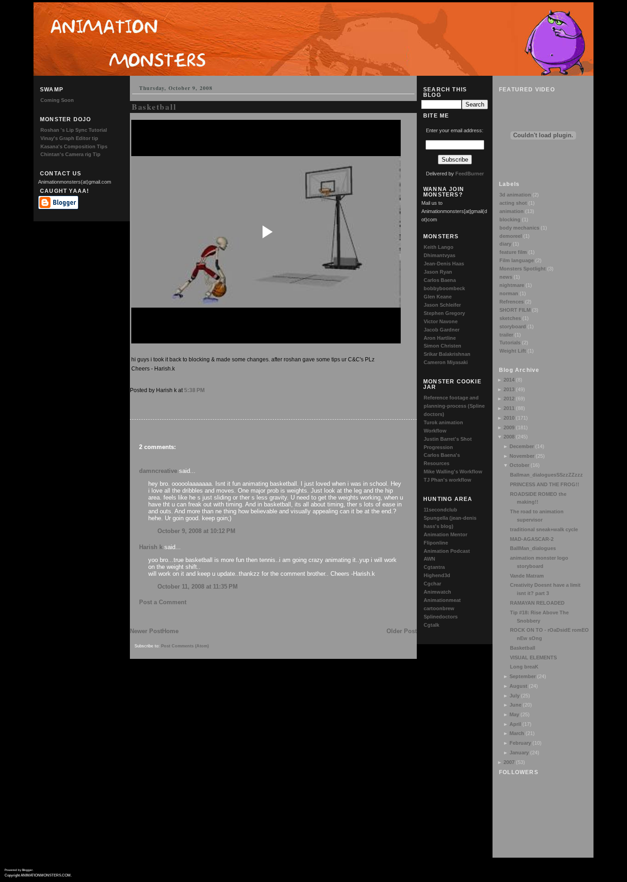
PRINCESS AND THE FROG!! (544, 484)
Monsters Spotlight (522, 268)
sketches (510, 318)
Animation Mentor (445, 534)
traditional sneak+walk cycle (544, 529)
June (515, 705)
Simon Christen (442, 345)
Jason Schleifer (442, 305)
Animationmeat (442, 600)
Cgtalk (431, 625)
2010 (509, 418)
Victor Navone (441, 321)
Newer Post (146, 631)
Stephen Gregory (444, 313)
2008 (509, 436)
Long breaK (524, 666)
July (514, 695)
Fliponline (436, 542)
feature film (513, 252)
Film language (516, 260)
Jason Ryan (438, 272)
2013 (509, 389)
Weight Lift (512, 351)
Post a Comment (162, 602)
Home (170, 631)
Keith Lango (438, 247)
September (522, 676)
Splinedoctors (441, 616)
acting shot (513, 203)
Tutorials (510, 342)
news (505, 277)
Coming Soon (57, 100)
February (520, 743)
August (518, 686)
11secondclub (440, 509)
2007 (509, 762)
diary (505, 244)
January (519, 752)
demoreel (510, 236)
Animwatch (437, 592)
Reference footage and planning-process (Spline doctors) (454, 406)
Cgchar (432, 583)
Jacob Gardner (441, 329)
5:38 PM (194, 390)
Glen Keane (438, 296)
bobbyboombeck (444, 288)
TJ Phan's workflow (447, 480)
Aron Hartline (440, 338)
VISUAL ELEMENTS (533, 657)
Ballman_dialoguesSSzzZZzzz (546, 475)
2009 (509, 427)
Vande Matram (527, 576)
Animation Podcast (447, 551)
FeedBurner (469, 173)
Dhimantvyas (439, 255)
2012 (509, 398)
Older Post (401, 631)
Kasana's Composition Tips (73, 146)
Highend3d (437, 575)
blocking (510, 219)
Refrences (511, 301)
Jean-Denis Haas (444, 263)
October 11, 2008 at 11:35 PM (197, 586)
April (515, 724)
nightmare (511, 285)
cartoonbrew (439, 608)
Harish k (150, 547)
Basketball (522, 648)
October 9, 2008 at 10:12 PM (196, 531)
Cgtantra (434, 567)
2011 (509, 408)
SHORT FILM (515, 310)
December (521, 446)
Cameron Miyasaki (446, 362)
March (516, 733)
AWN (429, 559)
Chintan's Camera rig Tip (70, 154)
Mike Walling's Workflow (453, 471)
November (521, 456)
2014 (509, 379)
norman (508, 293)
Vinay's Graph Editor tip (69, 138)
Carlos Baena (440, 280)
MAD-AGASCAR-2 (532, 539)
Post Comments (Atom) (185, 646)
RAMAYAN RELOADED (537, 603)
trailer (506, 334)
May (514, 714)
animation (511, 211)
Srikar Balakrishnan (447, 354)
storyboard (512, 326)
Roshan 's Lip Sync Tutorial (73, 130)
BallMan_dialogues (533, 548)
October (519, 465)
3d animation (515, 194)
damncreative (158, 470)
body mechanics (519, 227)
